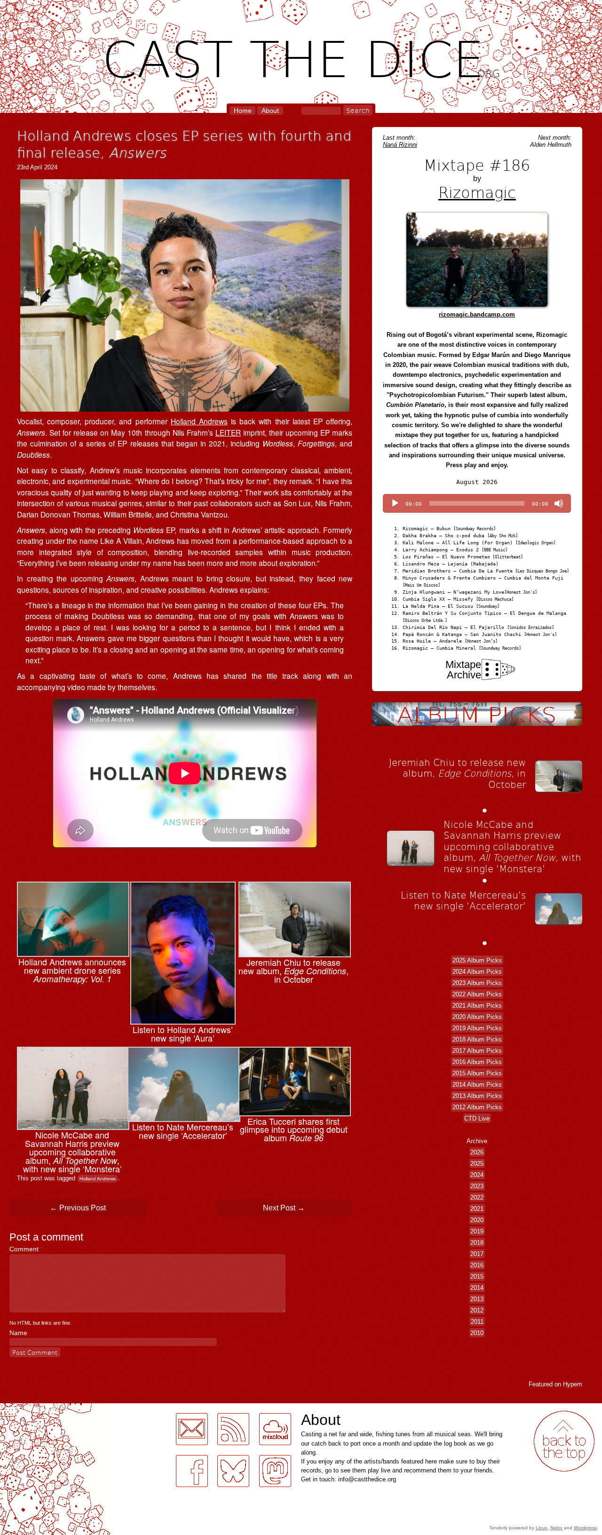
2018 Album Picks (477, 1039)
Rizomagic (477, 192)
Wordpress (585, 1527)
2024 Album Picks (477, 971)
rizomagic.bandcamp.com (477, 314)
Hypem (572, 1384)
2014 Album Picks (477, 1084)
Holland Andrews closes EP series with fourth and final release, (184, 143)
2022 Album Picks (477, 994)
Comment (26, 1249)
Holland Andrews (199, 421)
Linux (541, 1527)
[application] (477, 503)
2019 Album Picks (477, 1028)
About (270, 110)
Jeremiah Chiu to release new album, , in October (457, 773)
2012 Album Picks (477, 1107)
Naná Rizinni (400, 144)
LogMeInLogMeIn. (30, 1409)
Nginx (556, 1527)
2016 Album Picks (477, 1062)
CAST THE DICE (301, 56)
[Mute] (558, 503)
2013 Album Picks (477, 1095)
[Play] (395, 503)
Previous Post (78, 1208)
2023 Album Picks (477, 982)
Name (18, 1332)
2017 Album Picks (477, 1050)
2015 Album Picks (477, 1073)
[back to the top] (564, 1441)
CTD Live (477, 1118)
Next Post (284, 1208)
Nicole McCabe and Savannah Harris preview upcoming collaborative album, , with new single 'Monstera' (512, 846)
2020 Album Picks (477, 1016)
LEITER (228, 432)
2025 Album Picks (477, 960)
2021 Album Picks (477, 1005)
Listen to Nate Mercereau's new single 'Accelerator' (463, 900)
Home (243, 110)
